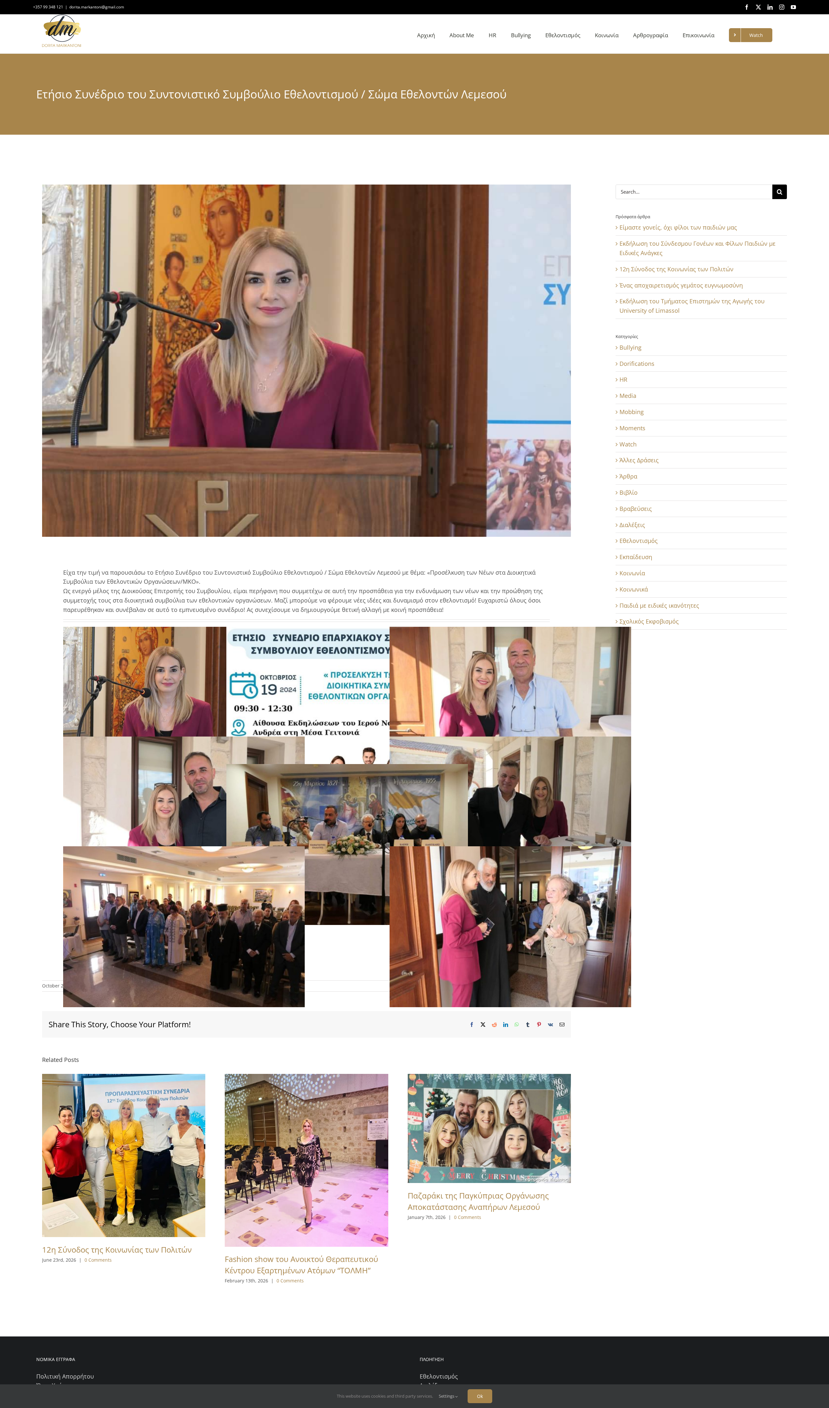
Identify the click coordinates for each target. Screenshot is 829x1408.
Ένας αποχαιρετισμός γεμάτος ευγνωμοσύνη (681, 285)
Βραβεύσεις (635, 509)
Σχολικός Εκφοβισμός (649, 621)
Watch (628, 444)
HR (623, 379)
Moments (632, 428)
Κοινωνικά (633, 589)
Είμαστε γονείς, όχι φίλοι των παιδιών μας (678, 227)
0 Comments (98, 1260)
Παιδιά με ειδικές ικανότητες (659, 605)
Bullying (630, 347)
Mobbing (631, 412)
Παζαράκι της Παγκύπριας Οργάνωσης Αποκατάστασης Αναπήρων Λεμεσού (478, 1201)
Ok (480, 1396)
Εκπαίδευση (635, 557)
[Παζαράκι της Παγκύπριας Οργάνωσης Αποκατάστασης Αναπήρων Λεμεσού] (489, 1128)
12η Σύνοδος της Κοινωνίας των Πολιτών (117, 1249)
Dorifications (636, 363)
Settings (447, 1396)
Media (627, 396)
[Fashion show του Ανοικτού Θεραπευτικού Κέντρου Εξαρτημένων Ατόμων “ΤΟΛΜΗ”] (306, 1160)
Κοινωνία (632, 573)
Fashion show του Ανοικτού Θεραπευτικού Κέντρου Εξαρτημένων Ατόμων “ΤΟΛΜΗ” (301, 1265)
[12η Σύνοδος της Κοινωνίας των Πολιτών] (123, 1155)
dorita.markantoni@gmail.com (96, 7)
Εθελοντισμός (638, 541)
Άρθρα (628, 476)
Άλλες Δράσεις (639, 460)
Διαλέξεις (632, 525)
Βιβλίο (628, 492)
